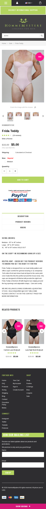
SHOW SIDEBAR (22, 506)
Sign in (15, 387)
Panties (29, 383)
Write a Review (7, 139)
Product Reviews (23, 221)
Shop (28, 380)
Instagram (5, 419)
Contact (4, 399)
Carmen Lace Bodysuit (12, 350)
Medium (10, 162)
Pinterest (5, 428)
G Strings (29, 387)
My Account (17, 383)
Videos (23, 227)
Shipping (5, 393)
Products (5, 387)
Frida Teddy (19, 43)
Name (4, 450)
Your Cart (16, 380)
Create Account (18, 390)
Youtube (5, 425)
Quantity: (6, 166)
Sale (10, 43)
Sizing (4, 390)
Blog (3, 396)
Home (4, 43)
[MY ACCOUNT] (17, 3)
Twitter (4, 422)
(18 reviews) (17, 135)
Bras (28, 390)
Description (23, 216)
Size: (7, 158)
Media (4, 408)
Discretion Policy (5, 404)
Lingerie (29, 393)
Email (4, 461)
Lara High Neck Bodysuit (34, 350)
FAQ (3, 383)
